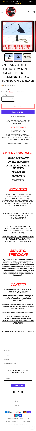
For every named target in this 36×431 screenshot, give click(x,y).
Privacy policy (26, 421)
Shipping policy (24, 424)
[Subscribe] (30, 378)
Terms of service (14, 424)
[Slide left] (2, 58)
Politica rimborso (10, 363)
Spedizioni (7, 359)
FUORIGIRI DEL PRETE (17, 418)
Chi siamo (7, 351)
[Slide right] (34, 58)
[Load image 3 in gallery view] (27, 57)
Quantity (4, 95)
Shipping (11, 91)
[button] (2, 12)
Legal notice (25, 427)
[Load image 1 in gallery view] (9, 57)
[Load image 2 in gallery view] (18, 57)
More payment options (18, 116)
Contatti (6, 355)
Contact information (14, 427)
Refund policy (16, 421)
